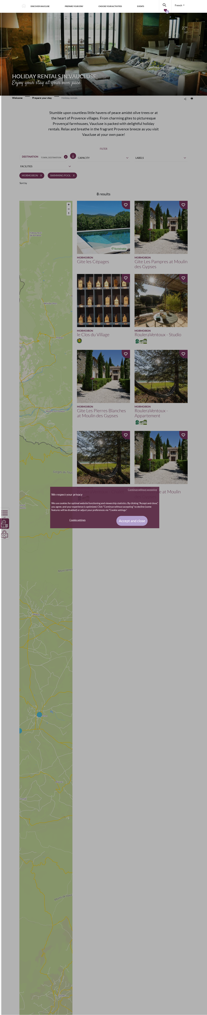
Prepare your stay (74, 6)
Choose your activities (110, 6)
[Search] (165, 4)
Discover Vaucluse (40, 6)
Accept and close (132, 521)
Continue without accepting (142, 489)
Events (140, 6)
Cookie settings (77, 520)
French (179, 5)
